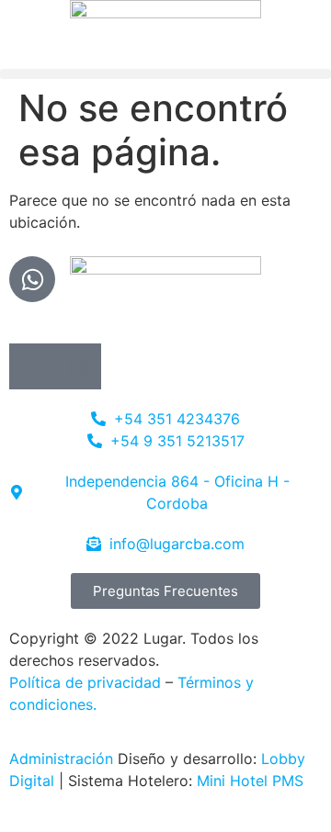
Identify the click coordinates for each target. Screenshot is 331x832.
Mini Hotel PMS (250, 780)
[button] (165, 74)
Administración (61, 758)
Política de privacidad (85, 682)
